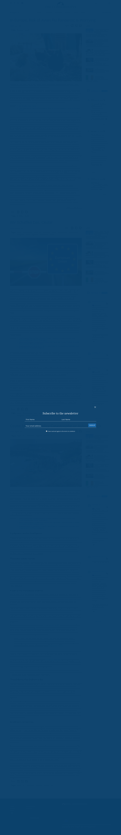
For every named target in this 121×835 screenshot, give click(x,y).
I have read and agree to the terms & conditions (61, 431)
